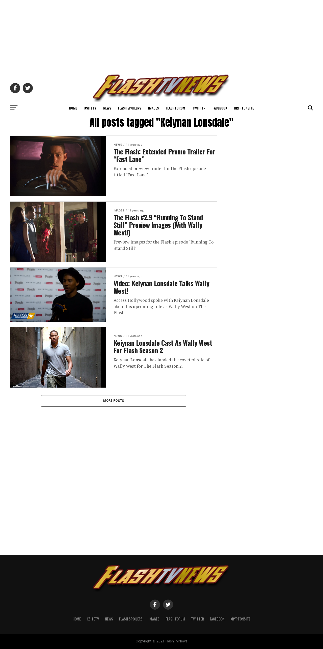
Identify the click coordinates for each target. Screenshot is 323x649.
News (107, 108)
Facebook (219, 108)
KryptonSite (244, 108)
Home (73, 108)
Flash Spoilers (129, 108)
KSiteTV (90, 108)
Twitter (198, 108)
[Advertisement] (161, 35)
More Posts (113, 400)
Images (153, 108)
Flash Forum (175, 108)
